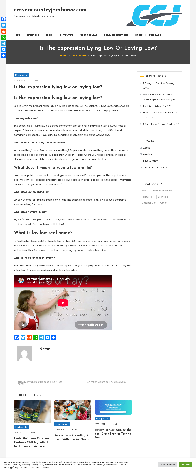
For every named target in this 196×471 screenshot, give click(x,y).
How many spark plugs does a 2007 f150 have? (40, 382)
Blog (49, 35)
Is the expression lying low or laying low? (58, 87)
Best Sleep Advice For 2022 (157, 106)
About (146, 147)
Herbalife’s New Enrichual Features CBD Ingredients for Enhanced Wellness (32, 442)
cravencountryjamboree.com (50, 10)
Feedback (155, 35)
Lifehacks (33, 35)
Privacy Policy (150, 160)
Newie (35, 80)
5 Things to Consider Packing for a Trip (160, 86)
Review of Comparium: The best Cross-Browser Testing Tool (113, 434)
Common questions (116, 35)
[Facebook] (4, 19)
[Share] (4, 56)
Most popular (88, 35)
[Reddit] (4, 31)
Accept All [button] (185, 464)
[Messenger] (4, 49)
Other (139, 35)
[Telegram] (4, 43)
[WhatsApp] (4, 37)
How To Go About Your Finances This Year (160, 115)
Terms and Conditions (155, 167)
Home (17, 35)
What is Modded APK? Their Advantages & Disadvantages (159, 97)
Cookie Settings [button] (167, 464)
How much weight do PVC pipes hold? (106, 381)
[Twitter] (4, 25)
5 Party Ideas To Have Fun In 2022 (161, 124)
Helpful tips (66, 35)
